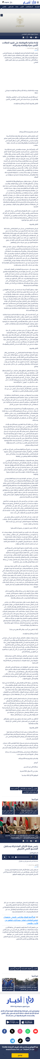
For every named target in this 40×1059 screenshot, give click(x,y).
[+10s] (35, 857)
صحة (17, 6)
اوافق (20, 1055)
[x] (12, 1031)
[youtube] (35, 1031)
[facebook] (4, 1031)
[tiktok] (20, 1040)
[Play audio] (5, 857)
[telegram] (12, 1040)
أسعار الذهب (29, 6)
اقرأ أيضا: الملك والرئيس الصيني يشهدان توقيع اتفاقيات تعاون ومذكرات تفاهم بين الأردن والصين (20, 920)
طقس (4, 6)
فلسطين (10, 6)
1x (9, 857)
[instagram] (20, 1031)
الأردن (22, 6)
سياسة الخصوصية (11, 1049)
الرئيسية (37, 6)
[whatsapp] (27, 1031)
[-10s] (31, 857)
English (6, 2)
